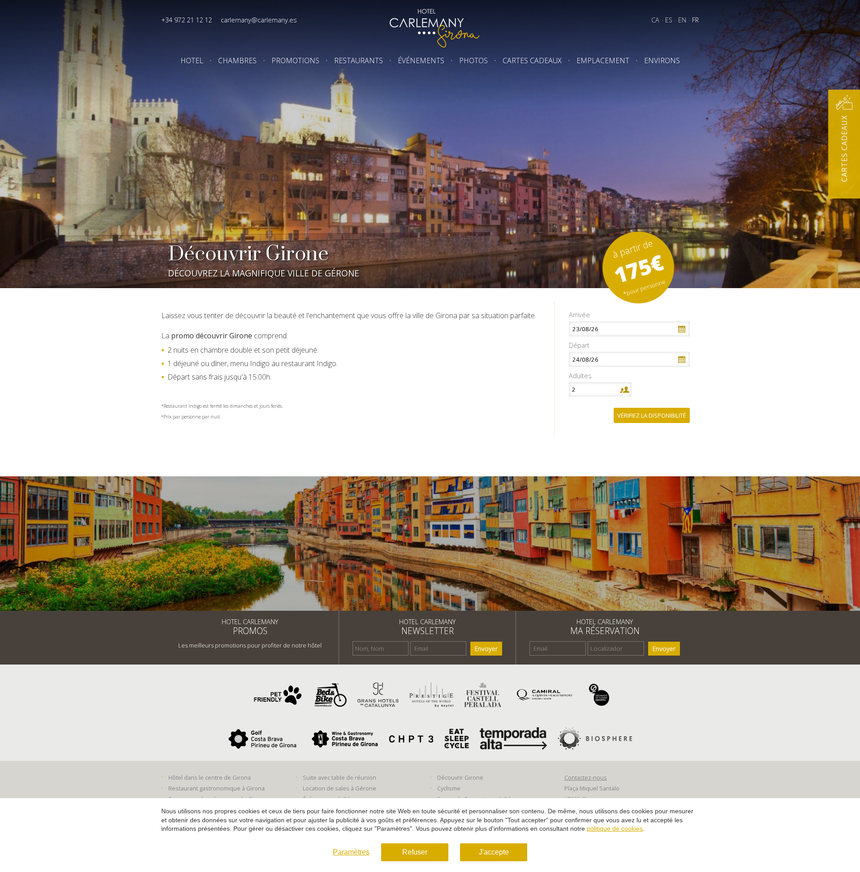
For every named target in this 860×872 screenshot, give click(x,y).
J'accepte (494, 852)
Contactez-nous (585, 777)
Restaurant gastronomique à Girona (216, 788)
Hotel (192, 60)
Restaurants (358, 60)
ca (655, 20)
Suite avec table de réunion (339, 777)
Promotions (295, 60)
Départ (579, 345)
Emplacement (602, 60)
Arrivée (579, 315)
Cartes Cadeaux (532, 60)
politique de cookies (615, 828)
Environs (662, 60)
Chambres (237, 60)
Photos (473, 60)
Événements (421, 60)
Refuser (414, 852)
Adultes (580, 375)
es (668, 20)
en (682, 20)
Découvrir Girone (460, 777)
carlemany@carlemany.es (259, 20)
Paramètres (351, 852)
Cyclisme (448, 788)
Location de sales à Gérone (339, 788)
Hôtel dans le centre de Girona (209, 777)
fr (695, 20)
